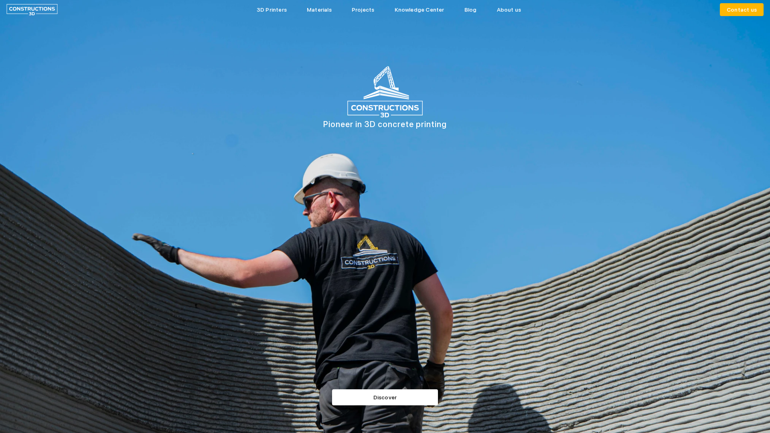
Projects (363, 9)
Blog (470, 9)
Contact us (742, 9)
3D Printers (272, 9)
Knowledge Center (419, 9)
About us (509, 9)
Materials (319, 9)
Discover (385, 397)
